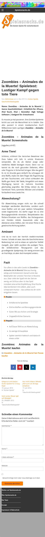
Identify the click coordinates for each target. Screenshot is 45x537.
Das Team (5, 500)
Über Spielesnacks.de (9, 495)
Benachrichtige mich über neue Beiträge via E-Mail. (21, 478)
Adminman (9, 99)
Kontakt (4, 505)
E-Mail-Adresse (8, 457)
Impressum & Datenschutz (10, 510)
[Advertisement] (22, 57)
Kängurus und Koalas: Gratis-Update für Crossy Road (11, 383)
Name (4, 449)
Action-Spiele (33, 99)
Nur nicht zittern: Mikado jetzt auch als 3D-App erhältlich (31, 383)
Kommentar (7, 426)
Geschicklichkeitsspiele (10, 102)
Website (5, 466)
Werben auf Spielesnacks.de (11, 490)
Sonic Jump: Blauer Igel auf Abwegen (10, 397)
